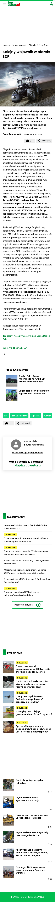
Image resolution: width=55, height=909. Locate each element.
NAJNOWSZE (16, 517)
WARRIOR (47, 415)
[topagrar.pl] (14, 3)
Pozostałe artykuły (24, 604)
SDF (5, 415)
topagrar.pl (7, 45)
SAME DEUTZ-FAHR (19, 415)
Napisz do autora (28, 465)
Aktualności (20, 45)
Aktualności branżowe (39, 45)
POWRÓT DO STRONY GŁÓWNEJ (27, 897)
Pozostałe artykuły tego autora (27, 452)
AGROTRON (36, 415)
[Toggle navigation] (4, 3)
